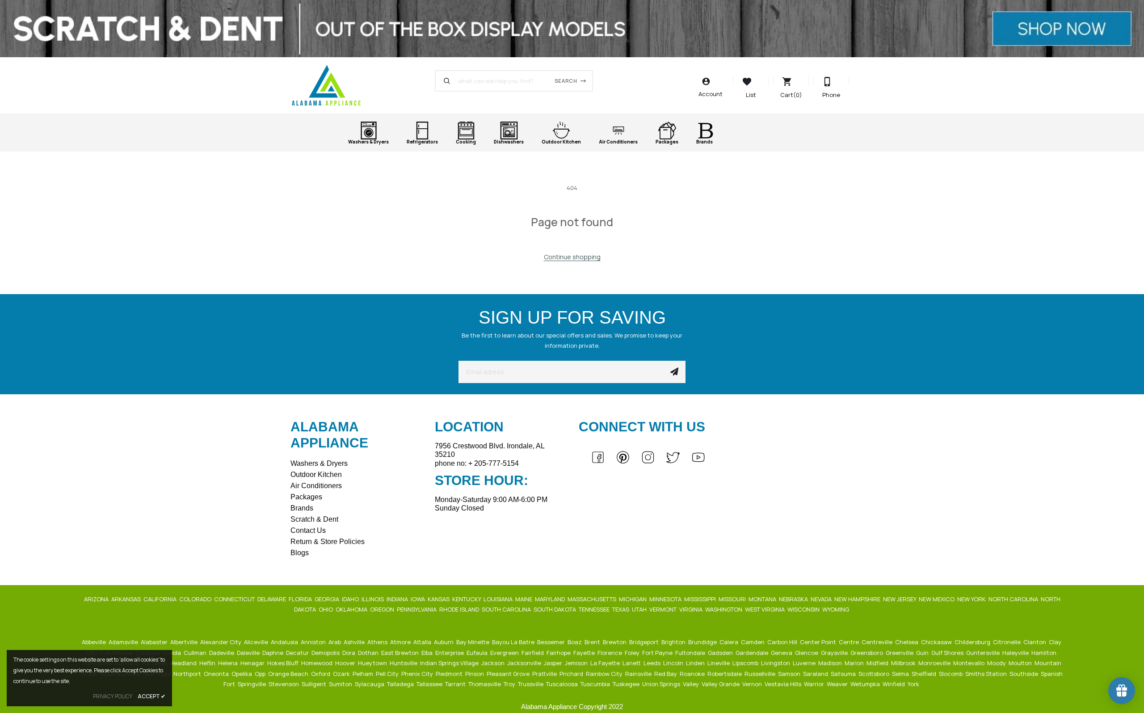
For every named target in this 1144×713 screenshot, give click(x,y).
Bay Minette (473, 642)
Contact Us (308, 530)
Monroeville (935, 663)
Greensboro (867, 653)
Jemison (577, 663)
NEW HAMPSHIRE (858, 599)
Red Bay (666, 674)
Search (566, 80)
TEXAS (621, 609)
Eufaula (478, 653)
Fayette (584, 653)
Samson (790, 674)
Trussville (531, 684)
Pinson (475, 674)
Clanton (1035, 642)
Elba (427, 653)
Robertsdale (725, 674)
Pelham (363, 674)
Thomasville (485, 684)
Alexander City (221, 642)
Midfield (878, 663)
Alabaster (155, 642)
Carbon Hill (783, 642)
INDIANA (398, 599)
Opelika (242, 674)
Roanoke (693, 674)
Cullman (196, 653)
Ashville (355, 642)
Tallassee (430, 684)
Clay (1056, 642)
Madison (830, 663)
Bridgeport (644, 642)
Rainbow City (605, 674)
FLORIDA (301, 599)
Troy (510, 684)
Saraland (816, 674)
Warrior (814, 684)
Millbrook (904, 663)
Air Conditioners (316, 485)
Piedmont (450, 674)
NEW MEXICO (937, 599)
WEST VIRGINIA (765, 609)
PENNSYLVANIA (417, 609)
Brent (593, 642)
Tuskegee (627, 684)
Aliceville (256, 642)
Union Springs (661, 684)
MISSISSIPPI (700, 599)
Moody (997, 663)
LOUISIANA (499, 599)
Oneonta (217, 674)
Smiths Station (986, 674)
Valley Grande (721, 684)
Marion (855, 663)
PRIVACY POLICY (112, 696)
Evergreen (505, 653)
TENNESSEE (595, 609)
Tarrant (456, 684)
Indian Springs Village (450, 663)
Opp (261, 674)
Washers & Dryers (319, 463)
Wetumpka (865, 684)
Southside (1024, 674)
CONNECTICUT (235, 599)
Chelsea (907, 642)
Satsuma (844, 674)
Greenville (900, 653)
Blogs (299, 553)
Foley (633, 653)
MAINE (524, 599)
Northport (187, 674)
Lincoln (674, 663)
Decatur (298, 653)
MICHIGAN (633, 599)
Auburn (444, 642)
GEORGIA (328, 599)
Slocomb (951, 674)
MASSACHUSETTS (593, 599)
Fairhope (559, 653)
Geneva (782, 653)
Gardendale (753, 653)
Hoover (346, 663)
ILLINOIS (373, 599)
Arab (335, 642)
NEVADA (822, 599)
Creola (172, 653)
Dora (349, 653)
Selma (901, 674)
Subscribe (674, 372)
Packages (306, 497)
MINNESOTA (666, 599)
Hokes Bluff (283, 663)
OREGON (382, 609)
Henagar (253, 663)
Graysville (835, 653)
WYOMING (836, 609)
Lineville (719, 663)
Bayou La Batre (514, 642)
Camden (753, 642)
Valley (691, 684)
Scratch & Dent (314, 519)
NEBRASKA (794, 599)
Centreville (878, 642)
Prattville (545, 674)
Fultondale (691, 653)
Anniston (314, 642)
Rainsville (639, 674)
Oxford (321, 674)
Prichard (572, 674)
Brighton (674, 642)
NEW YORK (972, 599)
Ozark (342, 674)
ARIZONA (97, 599)
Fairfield (533, 653)
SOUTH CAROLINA (507, 609)
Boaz (575, 642)
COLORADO (196, 599)
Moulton (1021, 663)
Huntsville (404, 663)
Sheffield (925, 674)
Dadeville (222, 653)
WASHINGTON (724, 609)
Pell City (388, 674)
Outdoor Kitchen (316, 474)
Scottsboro (874, 674)
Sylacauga (370, 684)
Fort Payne (658, 653)
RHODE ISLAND (459, 609)
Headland (184, 663)
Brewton (615, 642)
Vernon (752, 684)
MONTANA (763, 599)
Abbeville (94, 642)
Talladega (401, 684)
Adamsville (124, 642)
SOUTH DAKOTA (555, 609)
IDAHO (351, 599)
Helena (228, 663)
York (914, 684)
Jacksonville (525, 663)
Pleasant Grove (509, 674)
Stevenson (284, 684)
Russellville (760, 674)
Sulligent (315, 684)
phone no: (477, 463)
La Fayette (605, 663)
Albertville (184, 642)
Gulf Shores (948, 653)
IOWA (418, 599)
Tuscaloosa (562, 684)
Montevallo (969, 663)
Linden (696, 663)
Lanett (632, 663)
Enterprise (450, 653)
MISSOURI (733, 599)
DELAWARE (272, 599)
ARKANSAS (126, 599)
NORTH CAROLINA (1013, 599)
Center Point (818, 642)
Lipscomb (746, 663)
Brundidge (703, 642)
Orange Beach (289, 674)
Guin (923, 653)
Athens (378, 642)
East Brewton (400, 653)
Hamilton (1044, 653)
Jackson (493, 663)
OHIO (326, 609)
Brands (301, 508)
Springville (252, 684)
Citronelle (1007, 642)
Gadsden (721, 653)
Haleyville (1016, 653)
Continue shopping (572, 257)
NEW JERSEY (900, 599)
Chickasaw (937, 642)
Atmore (401, 642)
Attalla (423, 642)
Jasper (554, 663)
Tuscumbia (595, 684)
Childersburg (973, 642)
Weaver (838, 684)
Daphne (273, 653)
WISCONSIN (804, 609)
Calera (729, 642)
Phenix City (417, 674)
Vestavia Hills (784, 684)
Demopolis (326, 653)
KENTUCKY (467, 599)
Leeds (653, 663)
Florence (610, 653)
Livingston (776, 663)
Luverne (805, 663)
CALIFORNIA (160, 599)
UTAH (640, 609)
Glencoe (807, 653)
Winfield (894, 684)
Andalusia (285, 642)
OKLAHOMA (352, 609)
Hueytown (373, 663)
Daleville (249, 653)
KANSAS (439, 599)
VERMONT (663, 609)
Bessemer (551, 642)
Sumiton (341, 684)
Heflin (208, 663)
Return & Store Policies (327, 541)
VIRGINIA (691, 609)
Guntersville (983, 653)
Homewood (317, 663)
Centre (849, 642)
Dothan (369, 653)
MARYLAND (550, 599)
